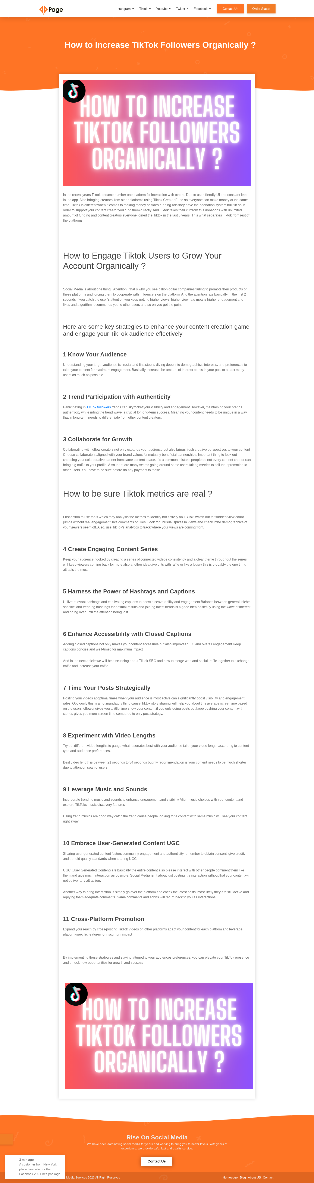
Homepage (230, 1177)
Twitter (180, 8)
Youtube (161, 8)
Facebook (201, 8)
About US (254, 1177)
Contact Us (230, 8)
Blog (243, 1177)
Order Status (261, 8)
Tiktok (143, 8)
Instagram (124, 8)
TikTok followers (99, 407)
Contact (268, 1177)
